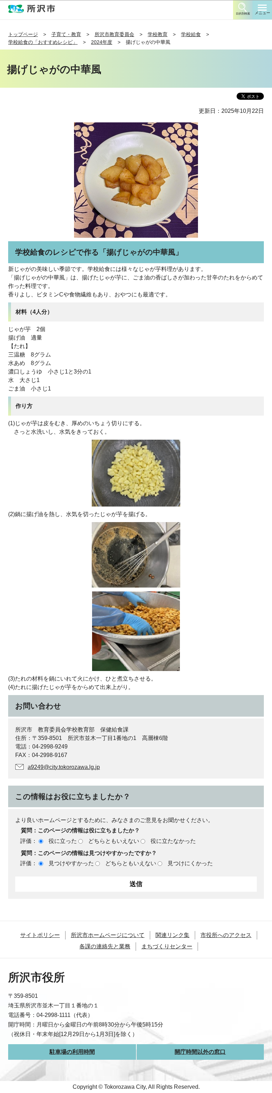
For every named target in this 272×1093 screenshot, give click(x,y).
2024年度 (101, 42)
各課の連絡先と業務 (104, 946)
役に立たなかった (173, 841)
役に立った (63, 841)
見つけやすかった (71, 863)
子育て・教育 (66, 34)
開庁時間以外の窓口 (200, 1052)
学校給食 (191, 34)
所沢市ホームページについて (107, 935)
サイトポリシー (40, 935)
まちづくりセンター (166, 946)
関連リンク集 (172, 935)
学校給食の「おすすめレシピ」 (43, 42)
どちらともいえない (113, 841)
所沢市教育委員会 (114, 34)
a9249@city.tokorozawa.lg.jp (64, 767)
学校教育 (158, 34)
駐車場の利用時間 (72, 1052)
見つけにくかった (190, 863)
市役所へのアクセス (225, 935)
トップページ (23, 34)
